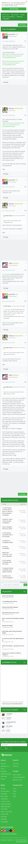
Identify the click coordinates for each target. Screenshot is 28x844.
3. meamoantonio (11, 722)
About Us (3, 764)
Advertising (4, 776)
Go (25, 585)
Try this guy (5, 274)
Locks (14, 788)
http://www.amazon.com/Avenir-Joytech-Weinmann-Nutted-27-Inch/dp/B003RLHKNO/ (13, 63)
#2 (25, 115)
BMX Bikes (4, 819)
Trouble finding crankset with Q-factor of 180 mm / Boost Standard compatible (7, 511)
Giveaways (4, 771)
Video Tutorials (17, 775)
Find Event (16, 764)
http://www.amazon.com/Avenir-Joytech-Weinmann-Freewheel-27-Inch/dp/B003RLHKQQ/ (13, 56)
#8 (25, 382)
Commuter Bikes (5, 801)
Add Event (15, 766)
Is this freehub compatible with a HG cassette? (7, 534)
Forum (2, 769)
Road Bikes (4, 794)
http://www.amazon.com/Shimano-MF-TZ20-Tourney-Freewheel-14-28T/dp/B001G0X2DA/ (13, 124)
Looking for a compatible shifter (7, 541)
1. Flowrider (9, 714)
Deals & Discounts (6, 774)
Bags (14, 796)
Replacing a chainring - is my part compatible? (7, 554)
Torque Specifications (19, 777)
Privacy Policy (4, 840)
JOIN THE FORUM (14, 9)
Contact (3, 779)
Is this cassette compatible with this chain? (7, 562)
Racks (14, 794)
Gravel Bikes (4, 809)
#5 (25, 270)
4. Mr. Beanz (9, 726)
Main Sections (15, 14)
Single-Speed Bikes (6, 804)
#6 (25, 301)
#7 (25, 342)
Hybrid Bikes (4, 799)
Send (6, 748)
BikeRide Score (5, 766)
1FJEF (10, 263)
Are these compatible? (5, 547)
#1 (25, 41)
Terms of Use (10, 840)
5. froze (8, 730)
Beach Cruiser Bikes (6, 811)
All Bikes (3, 788)
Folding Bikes (4, 822)
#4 (25, 210)
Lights (14, 791)
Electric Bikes (4, 796)
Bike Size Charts (17, 780)
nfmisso (11, 108)
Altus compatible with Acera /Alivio (7, 528)
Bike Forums (5, 14)
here (12, 279)
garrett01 (11, 34)
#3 (25, 186)
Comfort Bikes (5, 814)
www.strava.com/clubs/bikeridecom (12, 704)
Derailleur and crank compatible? (7, 577)
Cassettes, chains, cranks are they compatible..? (7, 521)
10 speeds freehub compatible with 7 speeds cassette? (7, 570)
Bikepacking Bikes (5, 806)
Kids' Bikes (4, 817)
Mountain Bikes (5, 791)
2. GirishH (8, 718)
